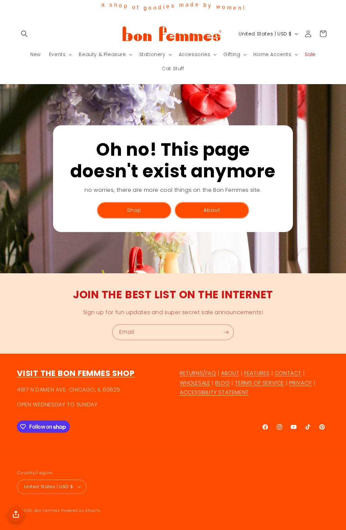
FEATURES (257, 373)
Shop (134, 209)
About (211, 209)
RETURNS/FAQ (198, 373)
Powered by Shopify (80, 510)
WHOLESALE (195, 383)
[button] (24, 33)
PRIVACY (300, 383)
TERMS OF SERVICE (259, 383)
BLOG (222, 383)
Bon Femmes (47, 510)
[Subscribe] (226, 332)
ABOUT (230, 373)
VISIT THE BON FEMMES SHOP (76, 373)
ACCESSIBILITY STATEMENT (214, 392)
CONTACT (288, 373)
